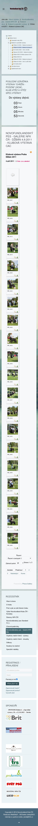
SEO (21, 814)
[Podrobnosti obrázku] (15, 203)
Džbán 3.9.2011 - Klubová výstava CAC (23, 45)
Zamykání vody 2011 (17, 40)
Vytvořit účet (10, 693)
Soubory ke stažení (13, 646)
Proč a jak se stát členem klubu (17, 608)
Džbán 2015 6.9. (17, 56)
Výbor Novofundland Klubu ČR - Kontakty (17, 612)
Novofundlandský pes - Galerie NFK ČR (18, 631)
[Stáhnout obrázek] (17, 203)
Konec (23, 573)
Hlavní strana (11, 601)
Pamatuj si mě (11, 679)
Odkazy (9, 642)
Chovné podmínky (12, 626)
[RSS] (31, 152)
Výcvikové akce (16, 66)
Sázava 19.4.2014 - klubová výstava (22, 52)
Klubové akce (13, 38)
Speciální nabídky (12, 649)
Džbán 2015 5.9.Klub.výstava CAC (22, 54)
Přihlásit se (12, 683)
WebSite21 (14, 814)
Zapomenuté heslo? (12, 688)
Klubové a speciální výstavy (19, 42)
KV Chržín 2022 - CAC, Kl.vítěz (21, 49)
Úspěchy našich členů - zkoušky (17, 639)
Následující (14, 573)
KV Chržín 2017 (17, 64)
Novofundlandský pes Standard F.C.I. (17, 621)
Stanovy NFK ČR (12, 617)
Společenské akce (16, 68)
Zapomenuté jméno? (13, 690)
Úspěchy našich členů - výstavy (17, 635)
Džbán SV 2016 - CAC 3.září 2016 (22, 61)
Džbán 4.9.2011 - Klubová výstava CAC (23, 47)
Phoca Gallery (27, 583)
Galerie (10, 35)
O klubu (9, 604)
